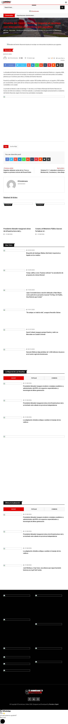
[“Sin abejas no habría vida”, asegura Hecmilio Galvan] (14, 317)
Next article (60, 168)
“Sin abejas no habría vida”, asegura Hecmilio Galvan (43, 312)
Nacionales (12, 30)
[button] (34, 720)
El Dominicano (23, 181)
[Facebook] (7, 159)
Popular (34, 378)
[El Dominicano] (22, 58)
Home (6, 30)
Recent (13, 378)
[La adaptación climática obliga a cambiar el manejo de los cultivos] (12, 424)
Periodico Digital (53, 704)
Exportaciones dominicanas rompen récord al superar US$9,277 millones (39, 15)
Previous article (8, 168)
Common (54, 378)
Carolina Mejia (13, 146)
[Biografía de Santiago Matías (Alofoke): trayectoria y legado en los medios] (14, 258)
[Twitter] (11, 159)
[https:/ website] (20, 58)
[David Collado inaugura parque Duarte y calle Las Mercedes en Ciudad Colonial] (14, 337)
